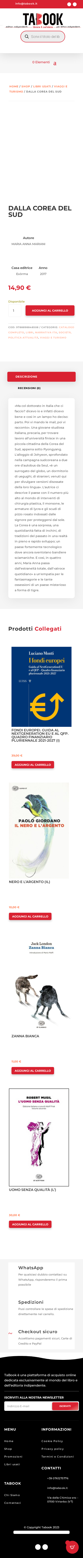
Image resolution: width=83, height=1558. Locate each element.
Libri (29, 332)
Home (14, 86)
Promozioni (13, 1456)
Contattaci (12, 1502)
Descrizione (26, 377)
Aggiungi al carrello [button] (33, 764)
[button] (23, 650)
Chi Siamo (12, 1495)
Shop (25, 86)
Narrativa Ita (46, 332)
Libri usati (12, 1464)
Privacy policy (53, 1448)
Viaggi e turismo (53, 337)
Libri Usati (42, 86)
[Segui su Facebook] (69, 4)
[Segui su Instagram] (75, 4)
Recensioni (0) (29, 388)
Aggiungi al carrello (50, 310)
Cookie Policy (52, 1441)
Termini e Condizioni (58, 1456)
